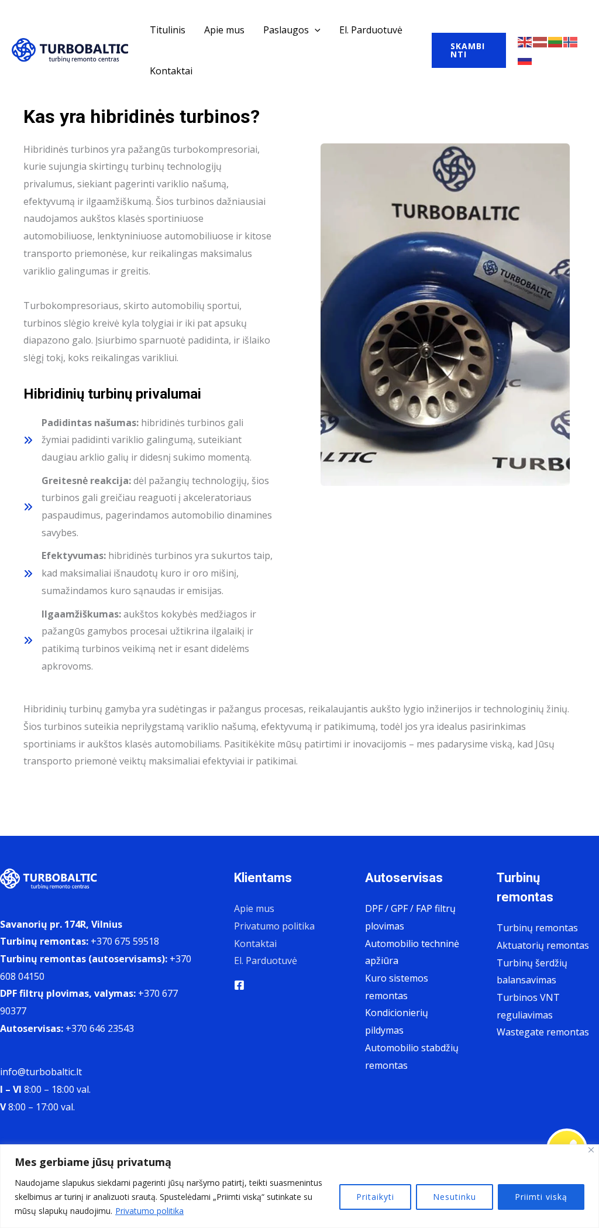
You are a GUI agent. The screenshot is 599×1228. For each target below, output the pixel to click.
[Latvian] (540, 41)
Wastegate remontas (543, 1031)
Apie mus (224, 29)
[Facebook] (239, 985)
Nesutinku (454, 1196)
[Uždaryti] (591, 1149)
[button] (315, 29)
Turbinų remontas (537, 927)
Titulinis (167, 29)
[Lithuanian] (555, 41)
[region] (299, 1186)
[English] (525, 41)
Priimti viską (541, 1196)
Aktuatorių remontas (543, 945)
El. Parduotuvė (370, 29)
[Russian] (525, 58)
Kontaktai (171, 70)
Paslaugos (286, 29)
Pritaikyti (375, 1196)
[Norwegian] (571, 41)
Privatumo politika (149, 1210)
